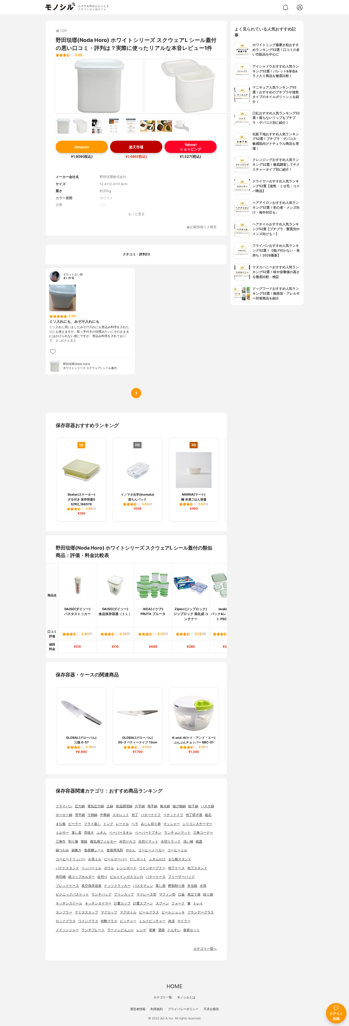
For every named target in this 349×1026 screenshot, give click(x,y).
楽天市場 (136, 147)
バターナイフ (151, 815)
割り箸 (73, 841)
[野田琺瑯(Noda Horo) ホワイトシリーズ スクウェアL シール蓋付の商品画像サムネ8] (181, 126)
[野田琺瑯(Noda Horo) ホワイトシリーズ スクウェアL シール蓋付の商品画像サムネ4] (114, 126)
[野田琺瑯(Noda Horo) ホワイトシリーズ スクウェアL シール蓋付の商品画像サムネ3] (97, 126)
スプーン (162, 903)
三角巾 (61, 841)
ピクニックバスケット (72, 894)
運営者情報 (137, 1009)
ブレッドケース (67, 886)
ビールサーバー (115, 859)
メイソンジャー (67, 930)
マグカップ (109, 912)
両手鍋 (152, 806)
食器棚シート (94, 850)
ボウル (109, 868)
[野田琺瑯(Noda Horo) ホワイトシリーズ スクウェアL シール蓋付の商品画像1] (99, 86)
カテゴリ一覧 (163, 997)
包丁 (135, 815)
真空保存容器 (91, 886)
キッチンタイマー (98, 903)
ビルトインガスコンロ (126, 877)
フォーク (178, 903)
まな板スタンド (179, 859)
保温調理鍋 (124, 806)
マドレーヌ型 (146, 894)
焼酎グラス (109, 921)
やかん (131, 850)
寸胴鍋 (92, 815)
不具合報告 (211, 1009)
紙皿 (199, 841)
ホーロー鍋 (64, 815)
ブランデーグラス (200, 912)
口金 (181, 894)
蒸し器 (161, 886)
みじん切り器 (151, 824)
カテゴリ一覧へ (205, 949)
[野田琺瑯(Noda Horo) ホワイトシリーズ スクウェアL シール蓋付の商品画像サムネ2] (80, 126)
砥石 (208, 815)
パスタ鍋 (207, 806)
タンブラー (64, 912)
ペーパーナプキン (148, 832)
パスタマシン (143, 886)
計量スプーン (143, 903)
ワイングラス (88, 921)
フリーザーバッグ (181, 877)
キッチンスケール (69, 903)
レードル (122, 824)
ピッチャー (128, 921)
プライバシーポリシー (183, 1009)
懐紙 (84, 841)
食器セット (191, 930)
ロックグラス (66, 921)
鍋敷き (77, 850)
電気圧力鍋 (95, 806)
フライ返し (92, 824)
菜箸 (152, 930)
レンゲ (141, 930)
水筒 (203, 886)
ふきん (102, 832)
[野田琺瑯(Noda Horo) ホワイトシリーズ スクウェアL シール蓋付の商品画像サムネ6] (147, 126)
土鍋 (110, 806)
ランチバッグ (101, 894)
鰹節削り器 (176, 886)
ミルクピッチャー (152, 921)
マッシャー (171, 824)
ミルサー (62, 832)
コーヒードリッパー (71, 859)
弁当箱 (192, 886)
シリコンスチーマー (197, 824)
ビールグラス (149, 912)
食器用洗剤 (115, 850)
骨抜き (89, 832)
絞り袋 (208, 894)
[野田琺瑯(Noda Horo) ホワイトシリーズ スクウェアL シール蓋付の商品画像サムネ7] (164, 126)
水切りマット (148, 841)
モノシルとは (186, 997)
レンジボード (126, 868)
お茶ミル (94, 859)
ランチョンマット (177, 832)
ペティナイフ (173, 815)
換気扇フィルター (103, 841)
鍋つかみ (62, 850)
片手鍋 (140, 806)
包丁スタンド (197, 868)
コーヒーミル (177, 850)
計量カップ (122, 903)
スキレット (120, 815)
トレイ (198, 903)
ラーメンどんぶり (120, 930)
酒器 (161, 930)
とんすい (174, 930)
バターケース (156, 877)
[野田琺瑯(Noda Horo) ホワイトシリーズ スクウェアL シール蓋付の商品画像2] (188, 86)
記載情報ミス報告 (203, 227)
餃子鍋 (193, 806)
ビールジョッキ (173, 912)
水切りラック (171, 841)
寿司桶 (61, 877)
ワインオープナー (152, 868)
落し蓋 (77, 832)
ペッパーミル (91, 868)
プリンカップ (124, 894)
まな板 (61, 824)
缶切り (102, 877)
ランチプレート (93, 930)
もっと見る (136, 214)
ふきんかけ (157, 859)
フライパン (64, 806)
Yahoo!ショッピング (190, 146)
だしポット (138, 859)
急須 (171, 921)
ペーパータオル (120, 832)
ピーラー (75, 824)
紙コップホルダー (81, 877)
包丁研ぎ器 (194, 815)
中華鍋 (105, 815)
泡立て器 (194, 894)
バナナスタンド (67, 868)
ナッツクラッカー (117, 886)
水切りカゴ (127, 841)
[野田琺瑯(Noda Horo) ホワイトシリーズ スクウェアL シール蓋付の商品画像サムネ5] (130, 126)
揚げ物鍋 (179, 806)
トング (108, 824)
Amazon (81, 147)
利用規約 (156, 1009)
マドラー (184, 921)
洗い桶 (188, 841)
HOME (174, 986)
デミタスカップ (86, 912)
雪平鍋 (80, 815)
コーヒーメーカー (151, 850)
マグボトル (128, 912)
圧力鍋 (80, 806)
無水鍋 (165, 806)
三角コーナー (203, 832)
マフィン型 (167, 894)
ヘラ (135, 824)
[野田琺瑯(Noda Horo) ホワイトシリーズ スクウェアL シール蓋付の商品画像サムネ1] (63, 126)
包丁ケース (176, 868)
